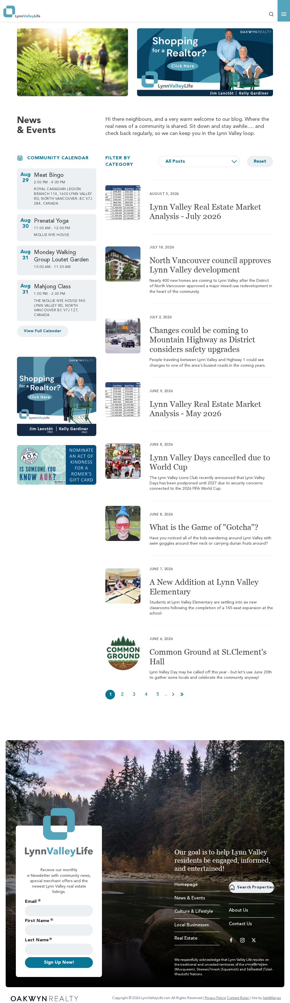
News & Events (189, 898)
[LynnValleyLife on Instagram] (242, 940)
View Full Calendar (42, 331)
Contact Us (240, 924)
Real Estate (185, 938)
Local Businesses (191, 925)
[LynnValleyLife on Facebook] (231, 940)
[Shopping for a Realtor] (205, 62)
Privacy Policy (215, 998)
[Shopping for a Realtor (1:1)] (56, 396)
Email (31, 901)
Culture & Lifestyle (193, 911)
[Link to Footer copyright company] (44, 998)
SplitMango (272, 998)
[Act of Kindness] (56, 465)
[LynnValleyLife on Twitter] (253, 940)
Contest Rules (238, 998)
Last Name (37, 940)
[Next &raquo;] (173, 694)
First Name (37, 921)
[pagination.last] (182, 694)
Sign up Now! (59, 962)
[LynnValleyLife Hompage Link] (21, 12)
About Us (238, 910)
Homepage (186, 884)
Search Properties (255, 887)
